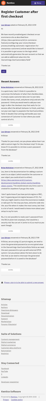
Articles (4, 304)
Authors (4, 307)
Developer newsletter (10, 382)
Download (5, 313)
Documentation (7, 316)
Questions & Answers (9, 310)
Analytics (5, 353)
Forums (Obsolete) (9, 324)
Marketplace (6, 321)
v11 (3, 71)
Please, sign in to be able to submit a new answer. (24, 282)
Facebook (5, 368)
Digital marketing (8, 342)
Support (4, 318)
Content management (10, 339)
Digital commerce (8, 345)
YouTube (4, 371)
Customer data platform (11, 348)
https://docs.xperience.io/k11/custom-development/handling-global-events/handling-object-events (21, 183)
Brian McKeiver (7, 87)
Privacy (6, 399)
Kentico (14, 397)
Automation (6, 350)
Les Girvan (5, 25)
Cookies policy (17, 399)
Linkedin (4, 377)
